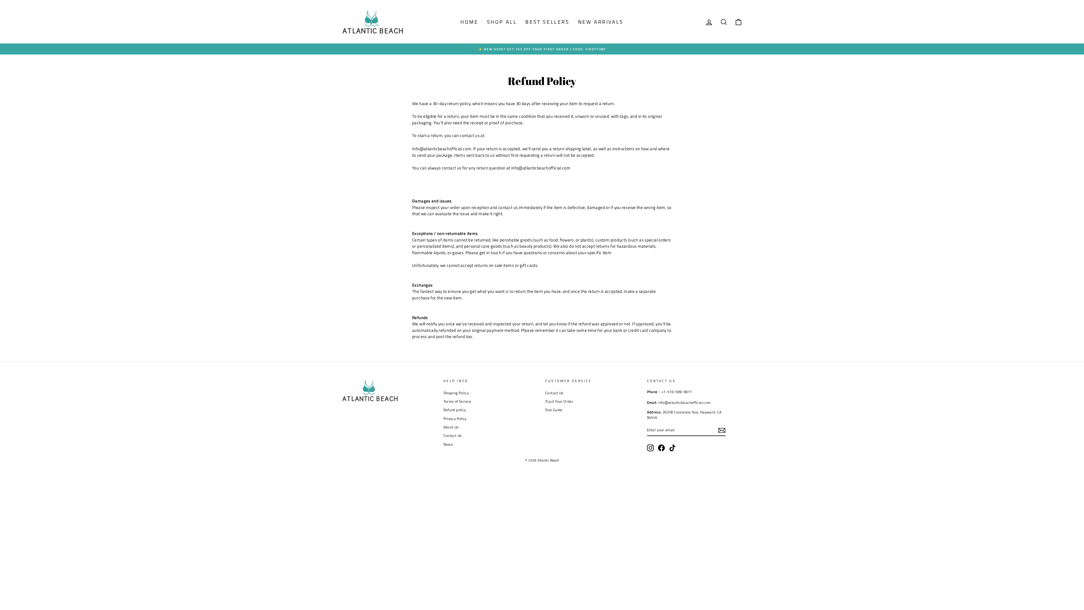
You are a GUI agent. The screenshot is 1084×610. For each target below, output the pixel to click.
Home (469, 22)
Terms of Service (457, 401)
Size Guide (554, 410)
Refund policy (454, 410)
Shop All (502, 22)
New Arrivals (601, 22)
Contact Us (452, 435)
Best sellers (547, 22)
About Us (451, 427)
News (448, 444)
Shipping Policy (456, 393)
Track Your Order (559, 401)
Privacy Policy (455, 418)
